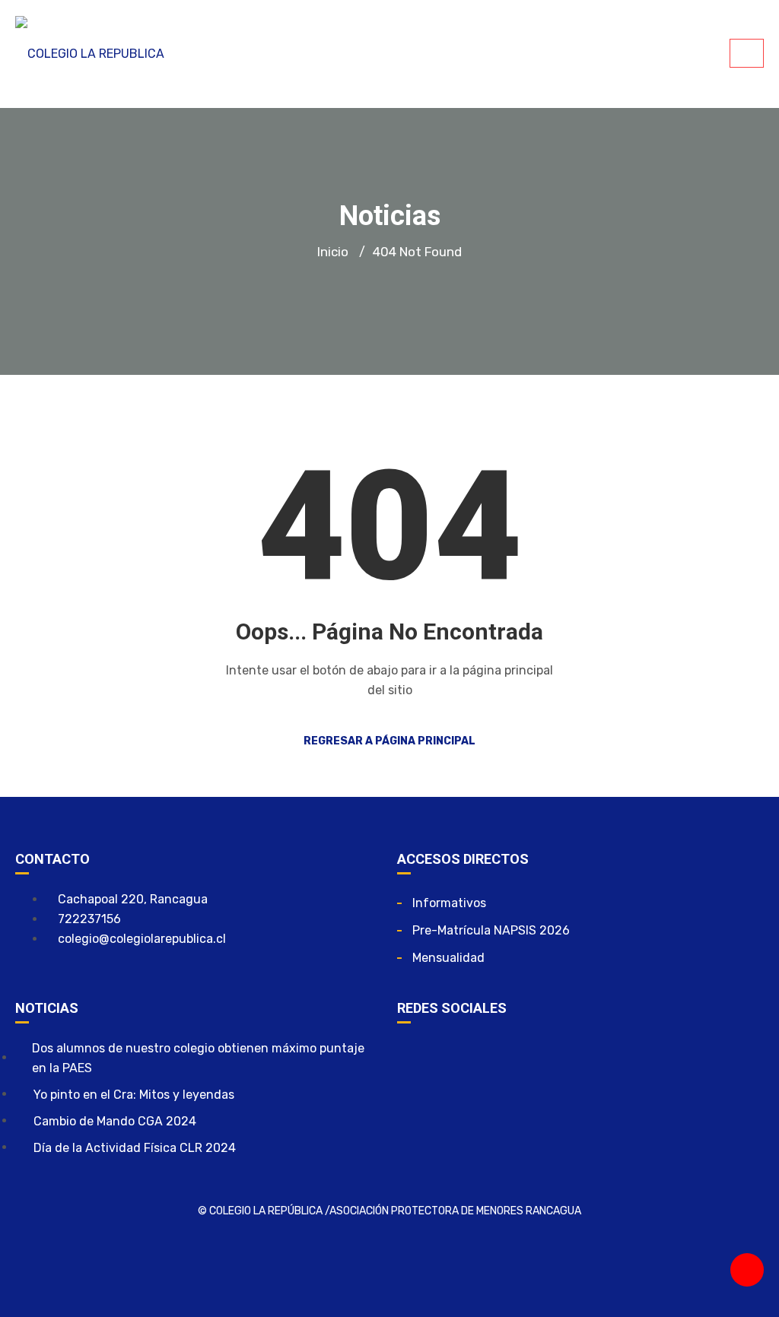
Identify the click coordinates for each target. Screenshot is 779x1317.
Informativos (449, 903)
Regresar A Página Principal (389, 741)
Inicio (332, 251)
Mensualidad (448, 957)
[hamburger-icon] (747, 53)
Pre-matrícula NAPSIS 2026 (491, 930)
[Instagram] (461, 1058)
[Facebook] (416, 1058)
